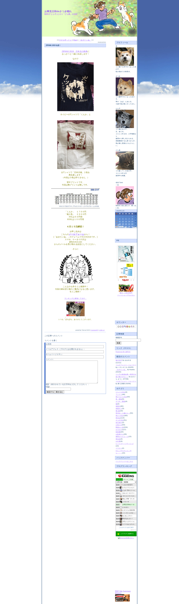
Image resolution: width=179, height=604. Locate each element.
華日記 (118, 418)
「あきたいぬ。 (121, 369)
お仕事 (118, 441)
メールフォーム (76, 234)
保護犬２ (119, 408)
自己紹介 (119, 422)
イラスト (119, 448)
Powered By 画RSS (123, 352)
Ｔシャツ (119, 394)
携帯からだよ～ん (122, 436)
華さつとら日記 (121, 397)
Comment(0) (94, 330)
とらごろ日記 (120, 392)
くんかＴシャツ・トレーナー (126, 365)
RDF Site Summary (123, 591)
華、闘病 (119, 399)
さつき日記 (120, 420)
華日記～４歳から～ (123, 413)
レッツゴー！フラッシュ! (125, 443)
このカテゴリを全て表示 (126, 527)
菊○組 (118, 411)
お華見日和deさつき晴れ (58, 11)
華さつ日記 (120, 415)
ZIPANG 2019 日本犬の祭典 (74, 51)
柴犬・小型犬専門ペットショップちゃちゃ (126, 294)
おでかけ (119, 429)
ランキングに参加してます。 (75, 298)
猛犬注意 (119, 360)
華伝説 (118, 439)
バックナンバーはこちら (124, 461)
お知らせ (119, 425)
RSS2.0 (118, 593)
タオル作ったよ (65, 40)
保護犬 (118, 406)
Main (75, 40)
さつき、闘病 (120, 401)
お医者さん (120, 434)
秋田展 (118, 432)
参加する (133, 530)
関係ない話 (120, 427)
